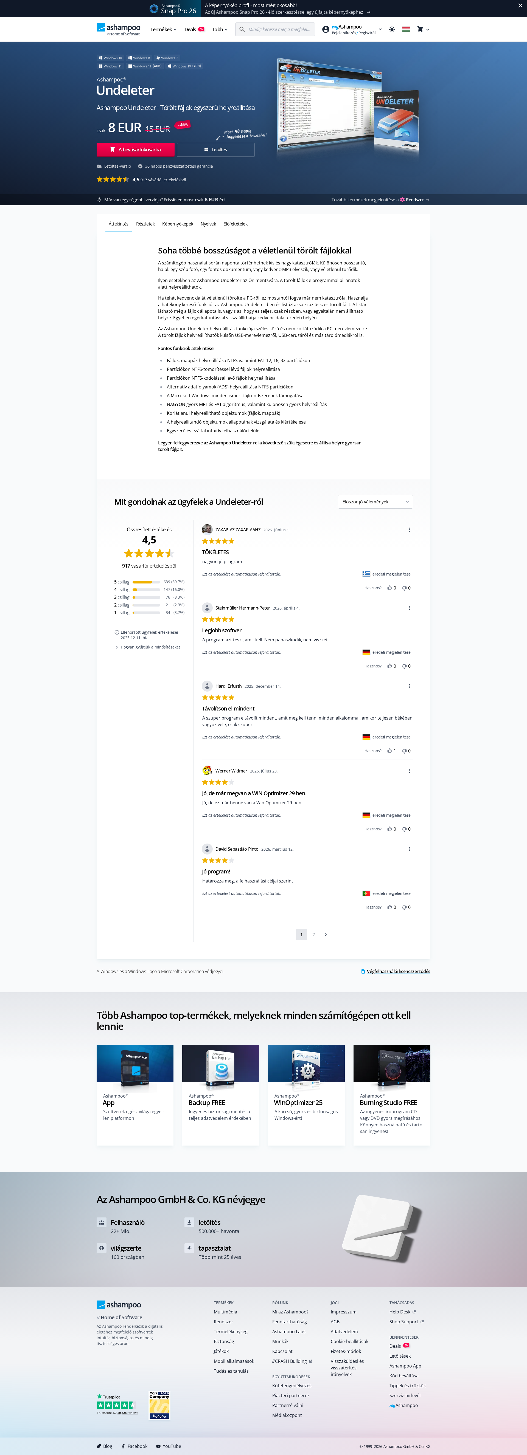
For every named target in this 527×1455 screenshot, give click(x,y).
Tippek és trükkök (407, 1386)
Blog (107, 1446)
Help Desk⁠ (399, 1312)
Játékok (221, 1351)
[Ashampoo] (119, 1304)
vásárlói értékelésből (159, 179)
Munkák (280, 1341)
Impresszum (344, 1312)
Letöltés (219, 149)
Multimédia (225, 1312)
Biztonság (224, 1341)
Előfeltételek (235, 224)
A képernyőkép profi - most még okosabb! (251, 5)
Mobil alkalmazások (234, 1361)
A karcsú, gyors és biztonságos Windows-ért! (306, 1115)
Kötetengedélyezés (292, 1386)
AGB (335, 1322)
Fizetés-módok (346, 1351)
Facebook (137, 1446)
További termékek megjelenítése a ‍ (378, 200)
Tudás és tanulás (231, 1371)
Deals (193, 29)
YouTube (172, 1446)
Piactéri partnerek (291, 1395)
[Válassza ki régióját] (406, 29)
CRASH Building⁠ (289, 1361)
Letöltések (400, 1356)
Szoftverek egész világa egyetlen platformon (133, 1115)
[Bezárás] (520, 5)
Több (217, 29)
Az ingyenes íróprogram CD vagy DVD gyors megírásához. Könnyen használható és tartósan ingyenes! (392, 1121)
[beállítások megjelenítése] (409, 529)
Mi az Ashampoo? (290, 1312)
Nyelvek (208, 224)
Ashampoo (403, 1405)
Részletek (145, 224)
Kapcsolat (282, 1351)
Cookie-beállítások (349, 1341)
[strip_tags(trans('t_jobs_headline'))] (159, 1405)
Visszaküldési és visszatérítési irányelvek (347, 1367)
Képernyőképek (177, 224)
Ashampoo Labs (288, 1332)
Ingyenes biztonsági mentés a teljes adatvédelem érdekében (220, 1115)
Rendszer (223, 1322)
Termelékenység (231, 1332)
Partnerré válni (287, 1405)
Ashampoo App (405, 1366)
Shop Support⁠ (403, 1322)
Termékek (161, 29)
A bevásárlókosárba (140, 149)
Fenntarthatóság (289, 1322)
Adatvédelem (344, 1332)
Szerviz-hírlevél (405, 1395)
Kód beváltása (404, 1376)
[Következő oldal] (325, 934)
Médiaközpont (287, 1415)
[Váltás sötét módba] (392, 29)
